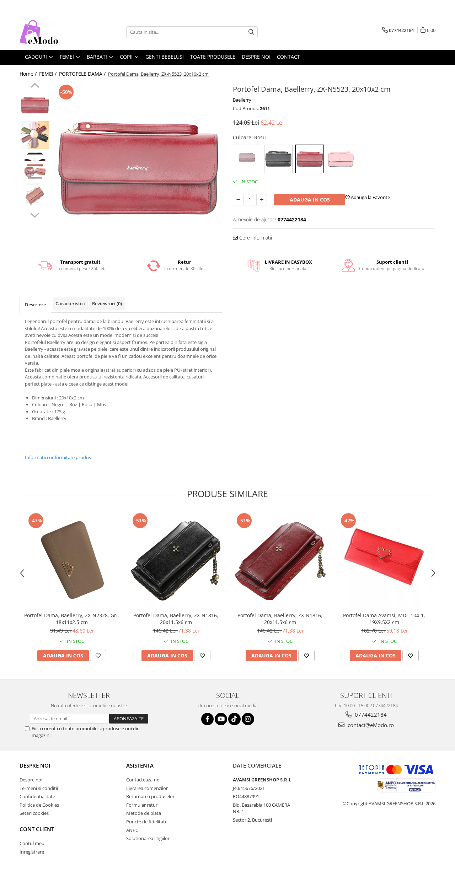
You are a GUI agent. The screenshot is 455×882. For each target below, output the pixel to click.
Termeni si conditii (39, 788)
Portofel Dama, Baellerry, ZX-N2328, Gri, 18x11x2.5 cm (71, 618)
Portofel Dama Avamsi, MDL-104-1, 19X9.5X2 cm (384, 618)
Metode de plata (143, 813)
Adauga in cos (310, 199)
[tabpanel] (137, 167)
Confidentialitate (37, 796)
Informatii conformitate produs (58, 457)
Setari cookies (34, 813)
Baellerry (242, 100)
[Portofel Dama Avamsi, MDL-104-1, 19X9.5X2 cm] (384, 559)
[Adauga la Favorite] (98, 655)
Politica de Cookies (39, 805)
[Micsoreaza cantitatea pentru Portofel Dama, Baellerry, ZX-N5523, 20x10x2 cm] (238, 199)
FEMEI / (48, 73)
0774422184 (370, 714)
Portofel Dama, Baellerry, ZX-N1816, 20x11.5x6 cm (175, 618)
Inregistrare (32, 852)
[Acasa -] (55, 32)
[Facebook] (207, 719)
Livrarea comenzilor (147, 788)
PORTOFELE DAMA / (83, 73)
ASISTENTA (140, 765)
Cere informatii (255, 237)
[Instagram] (248, 719)
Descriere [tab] (35, 304)
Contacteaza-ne (142, 779)
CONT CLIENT (37, 829)
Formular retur (141, 805)
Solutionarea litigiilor (148, 838)
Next (34, 214)
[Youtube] (221, 719)
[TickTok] (234, 719)
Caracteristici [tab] (70, 303)
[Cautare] (251, 32)
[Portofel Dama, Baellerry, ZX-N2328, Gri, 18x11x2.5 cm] (71, 559)
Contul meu (32, 843)
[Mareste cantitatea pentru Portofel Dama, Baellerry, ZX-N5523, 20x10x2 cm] (261, 199)
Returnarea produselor (150, 796)
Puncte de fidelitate (146, 821)
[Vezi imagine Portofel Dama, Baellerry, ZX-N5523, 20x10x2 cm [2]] (34, 165)
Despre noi (35, 765)
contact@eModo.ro (370, 724)
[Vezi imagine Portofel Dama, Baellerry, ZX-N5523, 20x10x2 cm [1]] (34, 135)
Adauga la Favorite (370, 197)
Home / (29, 73)
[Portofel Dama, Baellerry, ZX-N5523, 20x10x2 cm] (137, 167)
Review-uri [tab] (107, 303)
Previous (34, 86)
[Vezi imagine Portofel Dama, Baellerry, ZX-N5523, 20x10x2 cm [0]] (34, 105)
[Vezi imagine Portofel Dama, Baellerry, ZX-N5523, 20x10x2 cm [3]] (34, 195)
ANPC (132, 830)
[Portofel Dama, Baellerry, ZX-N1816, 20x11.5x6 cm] (175, 559)
